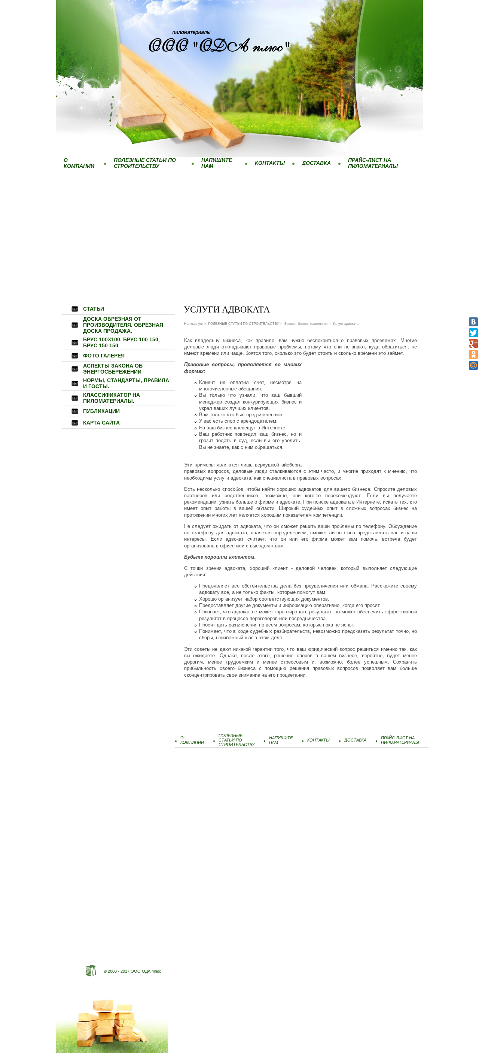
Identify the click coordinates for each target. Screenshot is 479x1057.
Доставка (316, 163)
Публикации (101, 411)
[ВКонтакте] (473, 321)
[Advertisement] (239, 228)
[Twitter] (473, 332)
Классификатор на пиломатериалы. (111, 398)
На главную (193, 324)
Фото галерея (104, 356)
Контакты (270, 163)
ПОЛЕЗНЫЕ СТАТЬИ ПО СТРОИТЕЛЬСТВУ (145, 163)
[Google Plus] (473, 343)
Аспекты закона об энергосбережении (113, 369)
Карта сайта (101, 423)
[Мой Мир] (473, 365)
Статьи (93, 309)
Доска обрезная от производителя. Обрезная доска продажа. (123, 325)
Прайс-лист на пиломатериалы (373, 163)
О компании (79, 163)
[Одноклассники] (473, 354)
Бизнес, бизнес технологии (305, 324)
